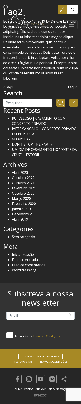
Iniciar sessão (23, 254)
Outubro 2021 (23, 182)
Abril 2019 (20, 219)
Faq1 (9, 87)
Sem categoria (23, 236)
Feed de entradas (26, 259)
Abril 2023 (20, 172)
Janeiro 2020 (22, 208)
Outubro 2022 (23, 177)
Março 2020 (21, 198)
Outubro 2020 (23, 193)
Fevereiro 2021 (24, 188)
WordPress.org (24, 270)
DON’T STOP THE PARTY (32, 144)
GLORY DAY (21, 139)
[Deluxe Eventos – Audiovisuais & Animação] (25, 24)
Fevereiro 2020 (24, 203)
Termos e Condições (46, 336)
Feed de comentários (28, 264)
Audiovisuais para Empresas (40, 356)
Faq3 (72, 87)
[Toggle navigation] (71, 24)
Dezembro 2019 (25, 214)
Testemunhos (23, 362)
